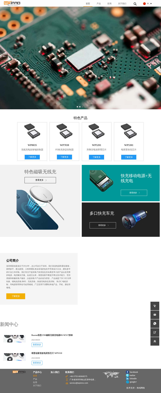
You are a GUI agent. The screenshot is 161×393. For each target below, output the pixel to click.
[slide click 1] (79, 106)
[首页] (12, 3)
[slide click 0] (77, 106)
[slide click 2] (82, 106)
